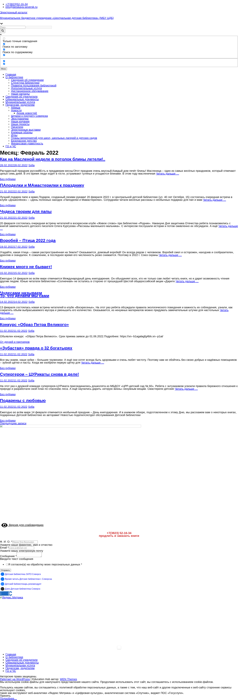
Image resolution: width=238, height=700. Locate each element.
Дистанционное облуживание (29, 91)
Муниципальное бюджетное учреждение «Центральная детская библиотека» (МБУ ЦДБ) (57, 17)
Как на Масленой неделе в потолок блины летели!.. (52, 159)
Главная (11, 74)
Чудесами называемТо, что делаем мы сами (24, 294)
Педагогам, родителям (20, 104)
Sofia (31, 165)
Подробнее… (8, 698)
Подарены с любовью (23, 400)
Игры (14, 135)
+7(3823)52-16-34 (17, 4)
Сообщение (8, 556)
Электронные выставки (26, 129)
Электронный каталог (13, 12)
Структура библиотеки (25, 82)
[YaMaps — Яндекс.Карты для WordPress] (119, 647)
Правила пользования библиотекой (33, 85)
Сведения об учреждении (27, 79)
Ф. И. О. (6, 541)
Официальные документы (22, 99)
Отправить (5, 570)
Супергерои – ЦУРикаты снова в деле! (39, 374)
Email (4, 547)
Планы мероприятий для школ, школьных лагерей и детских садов (54, 137)
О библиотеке (14, 77)
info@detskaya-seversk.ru (21, 6)
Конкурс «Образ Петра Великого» (34, 324)
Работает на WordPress (15, 679)
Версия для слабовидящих (26, 524)
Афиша (15, 107)
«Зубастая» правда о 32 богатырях (36, 348)
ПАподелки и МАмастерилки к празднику (42, 185)
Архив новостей (27, 113)
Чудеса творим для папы (26, 211)
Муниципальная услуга (20, 102)
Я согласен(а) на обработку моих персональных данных (45, 564)
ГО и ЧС (11, 146)
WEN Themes (68, 679)
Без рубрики (8, 179)
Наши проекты (20, 124)
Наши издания (20, 121)
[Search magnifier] (2, 31)
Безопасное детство (24, 140)
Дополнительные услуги (26, 88)
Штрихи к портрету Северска (29, 115)
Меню (3, 69)
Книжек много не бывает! (26, 266)
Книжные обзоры (22, 132)
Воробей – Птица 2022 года (28, 240)
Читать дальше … (167, 173)
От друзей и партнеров (15, 341)
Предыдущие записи (13, 423)
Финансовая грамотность (27, 143)
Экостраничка (20, 118)
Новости (16, 110)
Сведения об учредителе (22, 96)
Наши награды (20, 93)
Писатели (17, 126)
